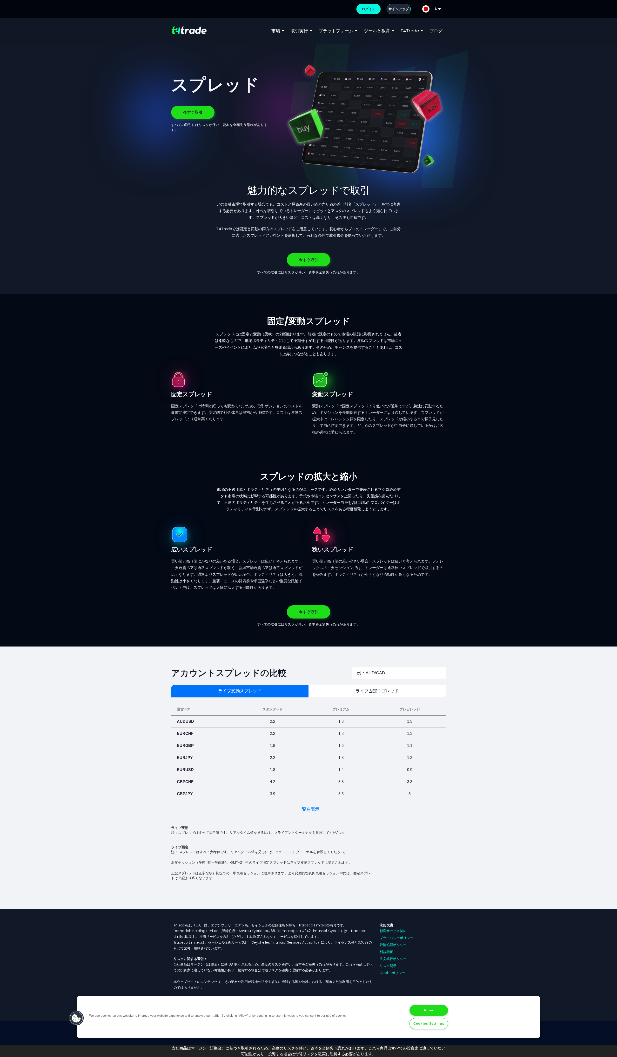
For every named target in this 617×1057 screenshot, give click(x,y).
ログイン (368, 9)
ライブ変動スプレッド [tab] (240, 690)
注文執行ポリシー (393, 958)
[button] (76, 1018)
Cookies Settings (428, 1023)
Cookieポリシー (392, 972)
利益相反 (386, 951)
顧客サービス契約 (393, 930)
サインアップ (399, 9)
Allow (429, 1010)
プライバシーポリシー (396, 937)
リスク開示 (388, 965)
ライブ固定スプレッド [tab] (377, 690)
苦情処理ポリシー (393, 944)
